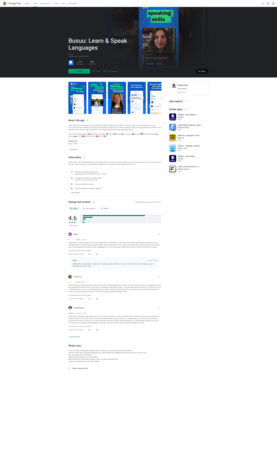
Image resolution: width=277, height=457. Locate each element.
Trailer (201, 71)
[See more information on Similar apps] (185, 109)
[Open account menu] (273, 3)
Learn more (78, 174)
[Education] (73, 149)
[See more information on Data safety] (84, 157)
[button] (77, 98)
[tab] (27, 3)
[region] (98, 62)
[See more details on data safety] (76, 192)
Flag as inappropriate (78, 368)
